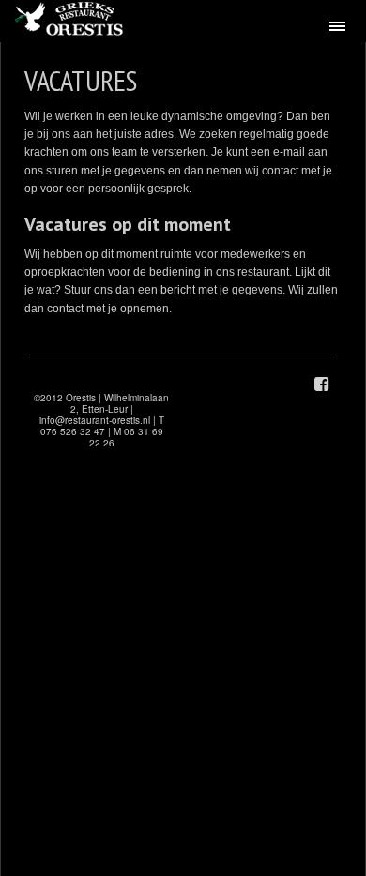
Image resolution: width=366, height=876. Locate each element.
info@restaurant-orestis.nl (94, 420)
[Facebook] (321, 384)
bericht (179, 289)
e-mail (290, 152)
